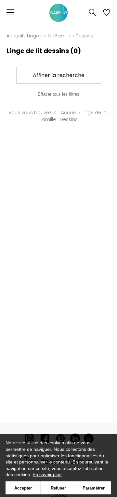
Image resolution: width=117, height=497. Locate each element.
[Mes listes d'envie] (106, 13)
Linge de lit (39, 36)
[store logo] (58, 13)
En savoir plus (46, 474)
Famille (63, 36)
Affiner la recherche (58, 75)
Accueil (14, 36)
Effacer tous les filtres (58, 94)
